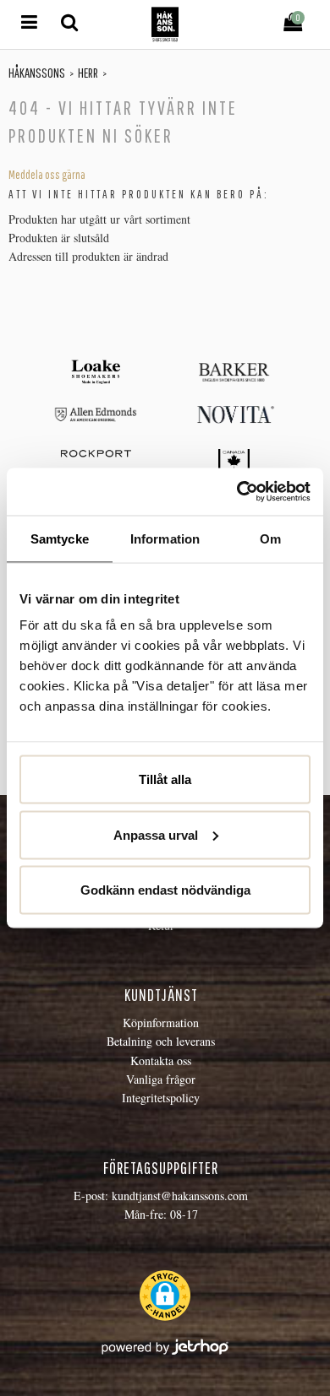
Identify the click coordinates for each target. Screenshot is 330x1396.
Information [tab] (165, 538)
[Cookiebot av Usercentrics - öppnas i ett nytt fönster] (237, 492)
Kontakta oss (160, 1060)
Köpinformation (161, 1023)
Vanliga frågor (160, 1079)
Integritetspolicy (161, 1098)
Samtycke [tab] (59, 538)
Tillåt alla (165, 779)
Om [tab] (270, 538)
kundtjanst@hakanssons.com (180, 1196)
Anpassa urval (155, 834)
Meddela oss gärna (46, 174)
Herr (88, 72)
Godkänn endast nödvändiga (165, 890)
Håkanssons (36, 72)
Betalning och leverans (161, 1041)
